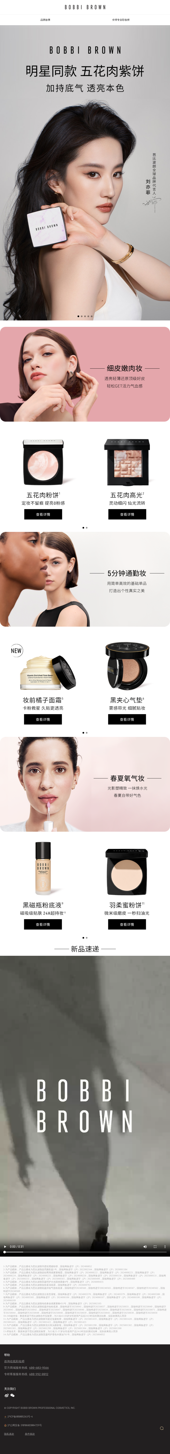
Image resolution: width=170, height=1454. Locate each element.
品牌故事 (45, 20)
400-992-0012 (38, 1374)
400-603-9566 (39, 1367)
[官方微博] (7, 1395)
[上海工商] (5, 1416)
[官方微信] (13, 1395)
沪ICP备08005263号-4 (20, 1416)
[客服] (162, 1428)
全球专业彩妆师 (121, 20)
